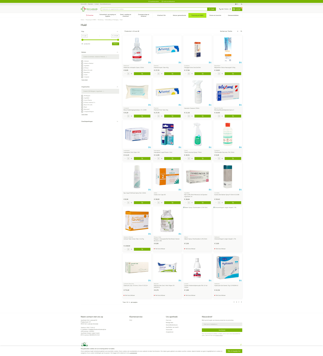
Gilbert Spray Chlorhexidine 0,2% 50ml (195, 239)
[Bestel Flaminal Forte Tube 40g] (172, 116)
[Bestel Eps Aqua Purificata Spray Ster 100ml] (142, 202)
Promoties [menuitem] (90, 15)
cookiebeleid (133, 353)
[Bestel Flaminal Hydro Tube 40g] (172, 73)
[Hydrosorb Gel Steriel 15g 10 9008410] (227, 267)
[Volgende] (241, 302)
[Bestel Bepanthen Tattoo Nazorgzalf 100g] (233, 73)
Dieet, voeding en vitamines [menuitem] (127, 15)
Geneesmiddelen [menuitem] (235, 15)
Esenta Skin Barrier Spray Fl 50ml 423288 (226, 195)
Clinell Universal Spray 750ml (193, 152)
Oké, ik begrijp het (234, 351)
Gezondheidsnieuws (105, 4)
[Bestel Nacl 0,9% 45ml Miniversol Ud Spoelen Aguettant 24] (202, 202)
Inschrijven (222, 330)
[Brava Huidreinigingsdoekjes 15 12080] (137, 92)
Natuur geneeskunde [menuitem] (180, 15)
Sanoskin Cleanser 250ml (191, 108)
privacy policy (219, 335)
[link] (234, 302)
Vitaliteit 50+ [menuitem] (163, 15)
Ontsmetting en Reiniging (111, 20)
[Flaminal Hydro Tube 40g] (167, 49)
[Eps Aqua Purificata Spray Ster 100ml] (137, 176)
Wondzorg (100, 20)
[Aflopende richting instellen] (241, 31)
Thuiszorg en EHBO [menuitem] (198, 15)
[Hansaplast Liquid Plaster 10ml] (167, 134)
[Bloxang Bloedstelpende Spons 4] (227, 92)
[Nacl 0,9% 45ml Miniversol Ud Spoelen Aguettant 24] (197, 176)
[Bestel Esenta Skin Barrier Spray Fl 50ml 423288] (233, 202)
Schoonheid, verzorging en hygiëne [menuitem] (108, 15)
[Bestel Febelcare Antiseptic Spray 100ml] (142, 73)
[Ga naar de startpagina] (89, 9)
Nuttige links (169, 322)
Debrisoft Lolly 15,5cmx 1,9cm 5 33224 (136, 285)
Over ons (168, 320)
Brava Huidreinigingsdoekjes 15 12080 (135, 110)
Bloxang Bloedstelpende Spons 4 (224, 110)
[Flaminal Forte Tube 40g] (167, 92)
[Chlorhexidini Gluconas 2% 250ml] (227, 134)
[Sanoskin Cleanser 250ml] (197, 92)
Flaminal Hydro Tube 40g (161, 67)
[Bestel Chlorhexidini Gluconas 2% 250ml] (233, 158)
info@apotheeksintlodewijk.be (97, 329)
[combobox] (154, 9)
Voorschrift (83, 4)
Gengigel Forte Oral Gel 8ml (192, 67)
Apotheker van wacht (172, 327)
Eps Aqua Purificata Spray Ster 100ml (135, 193)
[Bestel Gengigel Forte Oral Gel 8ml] (202, 73)
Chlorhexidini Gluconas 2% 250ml (224, 152)
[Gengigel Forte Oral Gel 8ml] (197, 49)
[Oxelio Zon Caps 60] (167, 176)
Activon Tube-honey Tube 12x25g (134, 239)
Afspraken (90, 4)
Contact (97, 4)
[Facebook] (241, 345)
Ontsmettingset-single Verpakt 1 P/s (225, 239)
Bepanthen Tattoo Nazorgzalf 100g (224, 67)
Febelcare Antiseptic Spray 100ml (134, 67)
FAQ (130, 320)
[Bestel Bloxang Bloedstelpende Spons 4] (233, 116)
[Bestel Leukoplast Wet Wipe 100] (142, 158)
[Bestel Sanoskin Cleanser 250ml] (202, 116)
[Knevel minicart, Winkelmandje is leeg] (233, 9)
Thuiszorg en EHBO (91, 20)
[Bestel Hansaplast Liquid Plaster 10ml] (172, 158)
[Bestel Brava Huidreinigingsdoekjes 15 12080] (142, 116)
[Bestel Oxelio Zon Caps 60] (172, 202)
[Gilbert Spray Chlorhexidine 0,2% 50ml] (197, 221)
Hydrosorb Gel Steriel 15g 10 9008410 (226, 285)
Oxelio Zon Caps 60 (160, 195)
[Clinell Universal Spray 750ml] (197, 134)
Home (82, 20)
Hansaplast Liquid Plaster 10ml (163, 152)
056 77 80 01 (90, 328)
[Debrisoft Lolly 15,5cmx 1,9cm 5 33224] (137, 267)
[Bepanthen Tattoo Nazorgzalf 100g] (227, 49)
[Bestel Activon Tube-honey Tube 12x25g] (142, 249)
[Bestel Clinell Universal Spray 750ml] (202, 158)
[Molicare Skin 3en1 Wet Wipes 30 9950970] (167, 267)
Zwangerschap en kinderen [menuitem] (145, 15)
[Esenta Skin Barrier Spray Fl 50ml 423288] (227, 176)
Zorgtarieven (169, 332)
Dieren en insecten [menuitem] (216, 15)
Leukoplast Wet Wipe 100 (132, 152)
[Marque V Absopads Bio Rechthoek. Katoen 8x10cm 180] (167, 221)
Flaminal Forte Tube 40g (161, 110)
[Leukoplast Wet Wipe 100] (137, 134)
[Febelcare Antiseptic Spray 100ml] (137, 49)
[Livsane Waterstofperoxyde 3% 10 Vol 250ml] (197, 267)
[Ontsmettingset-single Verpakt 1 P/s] (227, 221)
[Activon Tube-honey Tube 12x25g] (137, 221)
